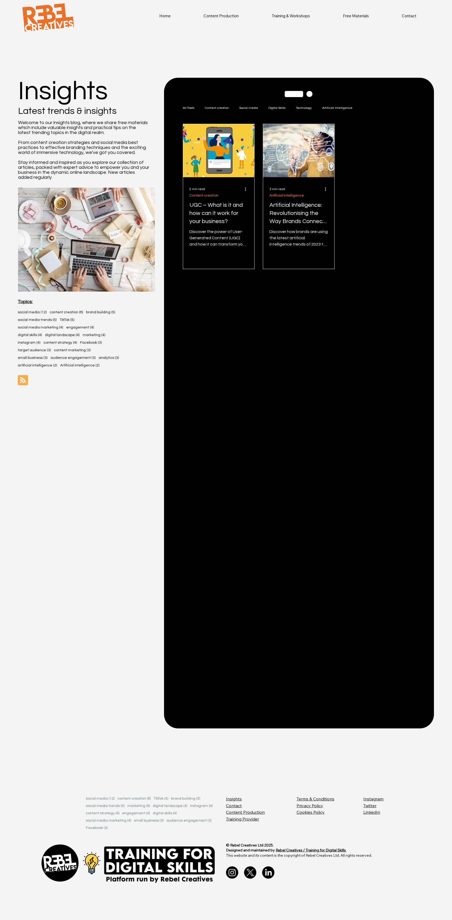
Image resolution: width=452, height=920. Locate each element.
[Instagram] (232, 872)
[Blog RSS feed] (23, 380)
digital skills (30, 335)
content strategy (60, 342)
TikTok (67, 320)
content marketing (72, 350)
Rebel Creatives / (291, 850)
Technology (304, 108)
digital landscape (62, 335)
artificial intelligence (37, 365)
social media (32, 312)
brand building (100, 312)
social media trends (37, 320)
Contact (234, 805)
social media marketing (40, 327)
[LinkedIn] (268, 872)
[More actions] (247, 189)
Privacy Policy (310, 805)
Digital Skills (276, 108)
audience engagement (72, 358)
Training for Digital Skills (326, 850)
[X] (250, 872)
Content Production (245, 812)
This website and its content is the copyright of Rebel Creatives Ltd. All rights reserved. (299, 855)
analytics (109, 358)
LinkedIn (371, 812)
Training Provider (242, 819)
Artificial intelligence (79, 365)
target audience (34, 350)
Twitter (369, 805)
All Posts (188, 108)
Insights (234, 798)
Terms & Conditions (315, 798)
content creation (66, 312)
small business (32, 358)
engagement (80, 327)
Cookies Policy (311, 812)
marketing (94, 335)
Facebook (91, 342)
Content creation (217, 108)
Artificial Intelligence (337, 108)
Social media (248, 108)
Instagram (29, 342)
